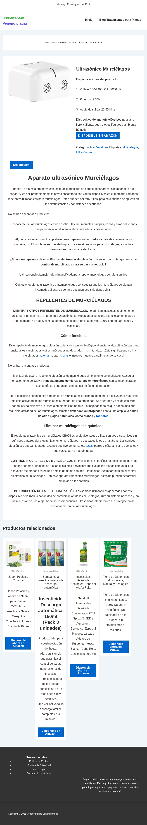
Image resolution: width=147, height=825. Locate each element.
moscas (63, 355)
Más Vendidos (59, 42)
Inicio (89, 19)
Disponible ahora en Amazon (18, 643)
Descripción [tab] (21, 164)
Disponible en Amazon (98, 135)
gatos (89, 445)
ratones (44, 355)
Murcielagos (130, 147)
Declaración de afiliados (39, 773)
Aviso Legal (39, 769)
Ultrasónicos (84, 152)
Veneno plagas (15, 23)
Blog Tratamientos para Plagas (120, 19)
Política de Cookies (39, 761)
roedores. (102, 416)
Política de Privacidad (39, 765)
